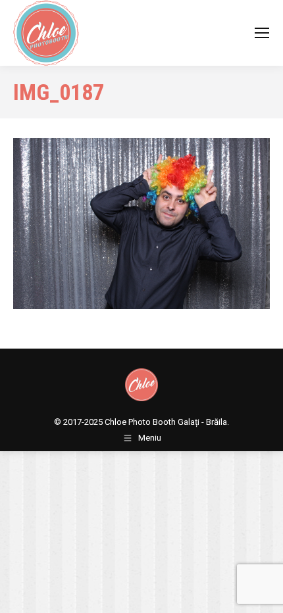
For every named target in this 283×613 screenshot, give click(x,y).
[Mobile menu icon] (262, 33)
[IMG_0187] (141, 223)
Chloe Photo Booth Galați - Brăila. (167, 422)
